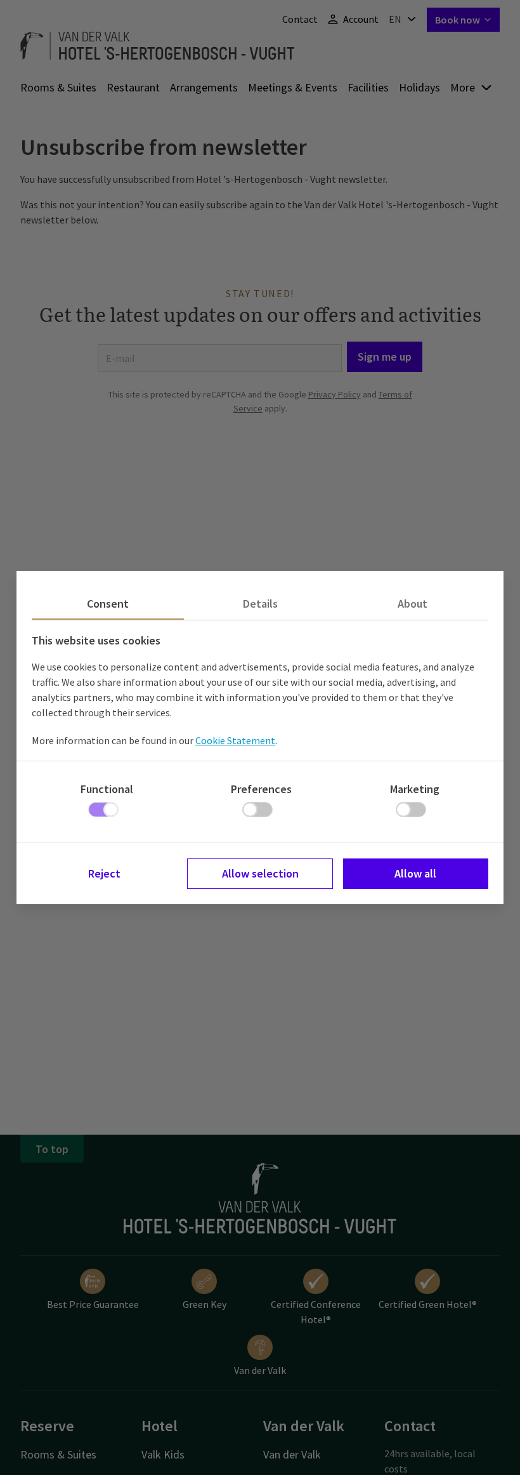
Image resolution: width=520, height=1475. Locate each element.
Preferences (261, 789)
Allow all (415, 873)
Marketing (414, 789)
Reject (104, 873)
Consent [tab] (108, 603)
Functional (107, 789)
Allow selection (260, 873)
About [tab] (412, 603)
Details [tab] (260, 603)
